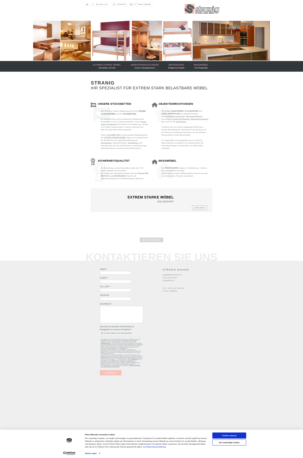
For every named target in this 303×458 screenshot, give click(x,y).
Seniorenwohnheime (194, 116)
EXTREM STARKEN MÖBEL (115, 137)
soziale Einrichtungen (181, 119)
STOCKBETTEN (129, 114)
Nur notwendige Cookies (229, 442)
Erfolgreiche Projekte (176, 66)
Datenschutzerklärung (156, 447)
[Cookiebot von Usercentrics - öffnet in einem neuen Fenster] (69, 453)
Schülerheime (133, 143)
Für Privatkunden (201, 66)
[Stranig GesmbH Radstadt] (202, 15)
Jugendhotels (106, 143)
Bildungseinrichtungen (199, 119)
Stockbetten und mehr (107, 66)
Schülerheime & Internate (175, 116)
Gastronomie (181, 122)
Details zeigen (91, 453)
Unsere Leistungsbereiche (145, 66)
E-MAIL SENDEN (170, 291)
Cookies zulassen (229, 436)
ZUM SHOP (199, 208)
